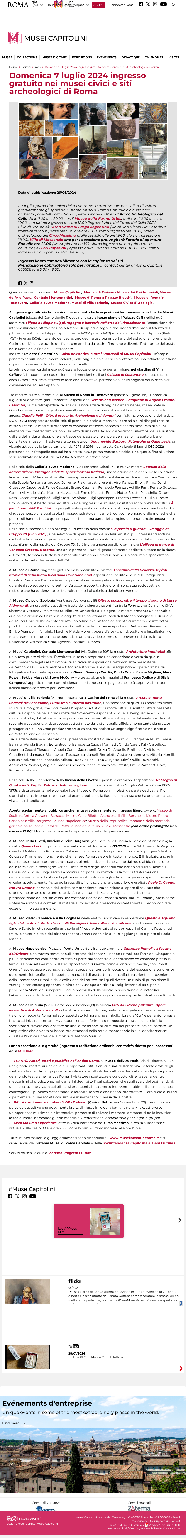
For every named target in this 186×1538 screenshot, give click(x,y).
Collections (27, 57)
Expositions (82, 57)
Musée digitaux (54, 57)
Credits (134, 1528)
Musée (7, 57)
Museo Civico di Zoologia (132, 303)
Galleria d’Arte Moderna (50, 303)
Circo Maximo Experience (35, 1123)
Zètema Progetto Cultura (70, 1153)
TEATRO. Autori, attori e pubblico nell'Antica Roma (56, 1061)
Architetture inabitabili (145, 652)
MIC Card (26, 1051)
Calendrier (154, 57)
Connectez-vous (121, 5)
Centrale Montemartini (53, 298)
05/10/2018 (123, 1296)
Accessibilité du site (154, 1528)
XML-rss (175, 1528)
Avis (38, 67)
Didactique (131, 57)
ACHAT (98, 5)
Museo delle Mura (85, 826)
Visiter (174, 57)
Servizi (26, 67)
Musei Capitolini (55, 38)
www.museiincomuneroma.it (134, 1138)
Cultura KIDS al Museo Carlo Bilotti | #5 (96, 1357)
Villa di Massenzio (115, 826)
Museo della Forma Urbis (98, 218)
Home (13, 67)
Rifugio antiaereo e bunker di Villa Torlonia (50, 1102)
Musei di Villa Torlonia (89, 303)
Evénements (107, 57)
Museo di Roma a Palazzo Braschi (103, 298)
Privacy (153, 1525)
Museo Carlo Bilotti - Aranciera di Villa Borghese (105, 816)
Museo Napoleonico (69, 821)
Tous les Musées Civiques (66, 5)
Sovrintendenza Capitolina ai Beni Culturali (139, 1143)
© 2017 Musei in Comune (126, 1525)
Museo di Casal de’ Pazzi (49, 826)
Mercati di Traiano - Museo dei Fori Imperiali (121, 292)
